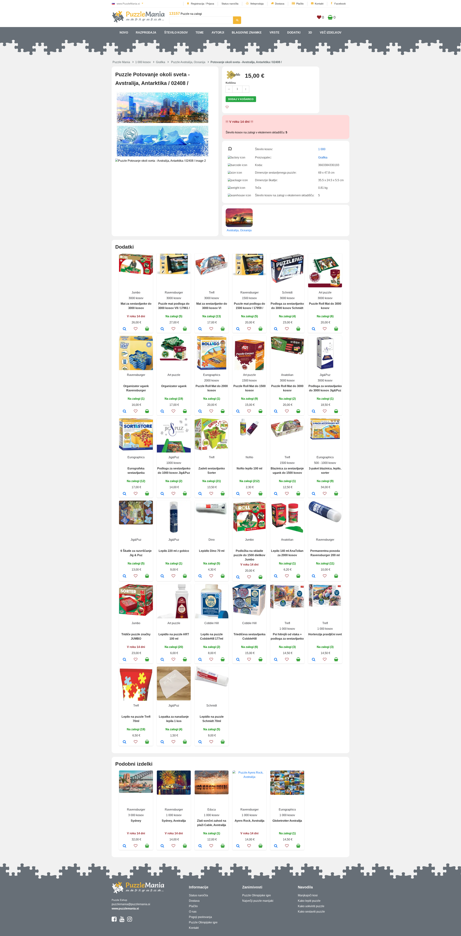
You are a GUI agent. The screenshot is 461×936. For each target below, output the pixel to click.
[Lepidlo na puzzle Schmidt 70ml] (200, 742)
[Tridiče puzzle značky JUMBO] (124, 659)
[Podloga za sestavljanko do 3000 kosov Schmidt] (276, 329)
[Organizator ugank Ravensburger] (124, 411)
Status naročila (229, 3)
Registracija (197, 3)
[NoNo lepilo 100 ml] (238, 494)
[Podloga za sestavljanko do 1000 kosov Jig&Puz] (162, 494)
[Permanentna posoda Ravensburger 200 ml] (313, 576)
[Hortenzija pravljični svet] (313, 659)
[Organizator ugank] (162, 411)
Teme (200, 32)
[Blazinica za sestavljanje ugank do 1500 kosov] (276, 494)
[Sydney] (124, 846)
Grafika (160, 62)
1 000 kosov (143, 62)
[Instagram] (129, 920)
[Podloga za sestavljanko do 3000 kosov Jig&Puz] (313, 411)
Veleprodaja (257, 3)
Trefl (211, 292)
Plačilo (300, 3)
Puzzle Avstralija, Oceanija (188, 62)
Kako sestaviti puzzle (311, 911)
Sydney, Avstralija (174, 820)
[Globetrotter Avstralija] (276, 846)
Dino (212, 539)
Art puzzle (325, 292)
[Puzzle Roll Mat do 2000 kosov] (200, 411)
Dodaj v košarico (241, 99)
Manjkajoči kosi (308, 895)
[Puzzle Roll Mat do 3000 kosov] (313, 329)
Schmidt (287, 292)
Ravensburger (174, 292)
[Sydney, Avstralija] (162, 846)
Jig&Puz (325, 374)
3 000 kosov (136, 815)
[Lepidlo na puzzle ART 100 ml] (162, 659)
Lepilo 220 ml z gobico (174, 550)
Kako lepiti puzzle (309, 900)
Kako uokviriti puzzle (311, 906)
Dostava (279, 3)
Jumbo (136, 292)
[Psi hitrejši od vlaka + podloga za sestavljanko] (276, 659)
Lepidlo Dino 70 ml (211, 550)
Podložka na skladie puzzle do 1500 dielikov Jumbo (249, 555)
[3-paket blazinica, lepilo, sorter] (313, 494)
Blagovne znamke (247, 32)
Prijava (210, 3)
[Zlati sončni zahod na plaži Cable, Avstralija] (200, 846)
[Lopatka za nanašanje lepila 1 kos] (162, 742)
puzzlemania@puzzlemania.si (131, 904)
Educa (211, 809)
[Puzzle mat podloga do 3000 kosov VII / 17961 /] (162, 329)
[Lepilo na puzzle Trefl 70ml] (124, 742)
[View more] (136, 273)
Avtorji (218, 32)
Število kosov (176, 32)
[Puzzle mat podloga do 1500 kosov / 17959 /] (238, 329)
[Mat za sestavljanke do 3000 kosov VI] (200, 329)
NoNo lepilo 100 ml (249, 468)
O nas (192, 911)
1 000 (321, 149)
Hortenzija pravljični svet (325, 634)
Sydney (136, 820)
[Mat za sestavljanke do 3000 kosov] (124, 329)
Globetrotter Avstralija (287, 820)
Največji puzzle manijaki (257, 900)
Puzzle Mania (121, 62)
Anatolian (287, 374)
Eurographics (211, 374)
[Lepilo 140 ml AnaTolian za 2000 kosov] (276, 576)
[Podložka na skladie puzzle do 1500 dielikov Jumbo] (238, 577)
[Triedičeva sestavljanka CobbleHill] (238, 659)
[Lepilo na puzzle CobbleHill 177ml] (200, 659)
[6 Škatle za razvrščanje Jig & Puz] (124, 576)
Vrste (274, 32)
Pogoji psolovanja (200, 917)
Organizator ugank (174, 386)
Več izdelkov (330, 32)
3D (310, 32)
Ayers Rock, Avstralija (249, 820)
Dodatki (293, 32)
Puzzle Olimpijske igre (203, 922)
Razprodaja (146, 32)
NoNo (249, 457)
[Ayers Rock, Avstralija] (238, 846)
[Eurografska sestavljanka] (124, 494)
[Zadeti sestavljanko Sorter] (200, 494)
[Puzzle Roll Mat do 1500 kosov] (238, 411)
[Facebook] (114, 920)
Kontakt (319, 3)
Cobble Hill (211, 623)
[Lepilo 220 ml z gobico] (162, 576)
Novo (124, 32)
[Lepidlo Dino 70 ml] (200, 576)
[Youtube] (121, 920)
